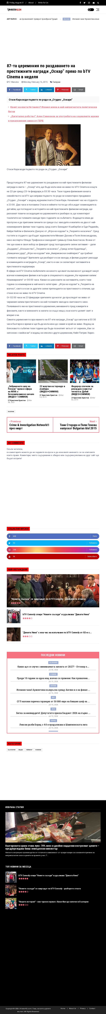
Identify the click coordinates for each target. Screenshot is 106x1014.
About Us (72, 1008)
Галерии (56, 82)
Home (63, 1008)
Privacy (82, 1008)
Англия (43, 19)
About (31, 3)
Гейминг (29, 750)
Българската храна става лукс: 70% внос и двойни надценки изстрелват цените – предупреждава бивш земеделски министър (52, 847)
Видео (20, 750)
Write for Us (43, 3)
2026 (53, 709)
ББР (53, 697)
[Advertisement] (53, 43)
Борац (53, 720)
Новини (53, 674)
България (53, 662)
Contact (92, 1008)
